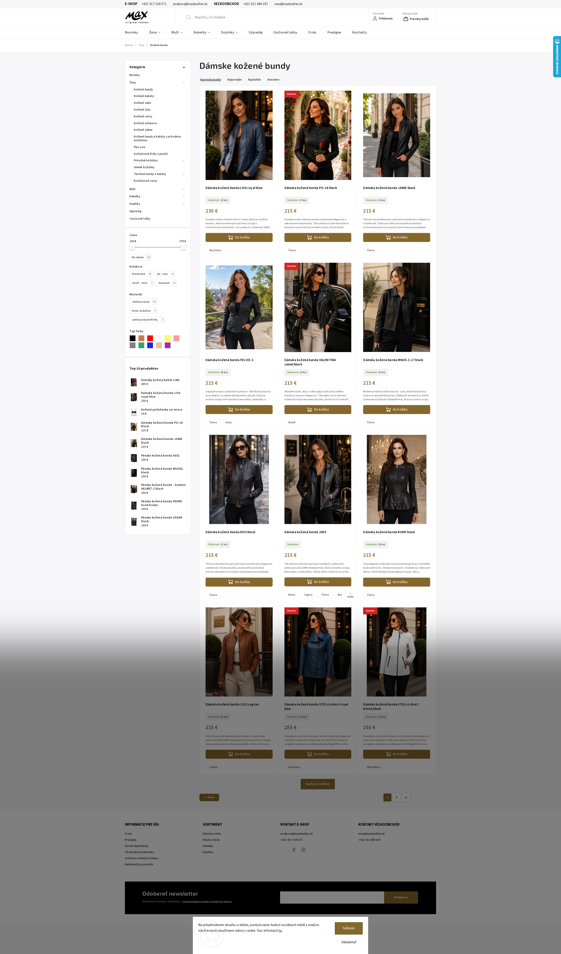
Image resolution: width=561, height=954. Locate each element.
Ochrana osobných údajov (142, 858)
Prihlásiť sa (401, 897)
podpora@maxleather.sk (296, 834)
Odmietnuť (348, 942)
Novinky (135, 75)
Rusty (229, 422)
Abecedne (273, 80)
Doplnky (135, 204)
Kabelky (135, 196)
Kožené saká (142, 103)
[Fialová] (169, 345)
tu (280, 930)
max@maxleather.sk (371, 834)
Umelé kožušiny (144, 167)
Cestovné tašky (140, 219)
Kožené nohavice (145, 123)
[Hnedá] (142, 338)
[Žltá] (169, 338)
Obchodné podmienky (139, 852)
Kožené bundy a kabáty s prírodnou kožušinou (157, 138)
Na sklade (141, 257)
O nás (128, 834)
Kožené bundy (143, 89)
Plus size (139, 147)
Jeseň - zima (142, 283)
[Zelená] (142, 345)
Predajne (131, 840)
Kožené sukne (143, 130)
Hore (211, 797)
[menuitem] (134, 32)
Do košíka (242, 237)
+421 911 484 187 (313, 849)
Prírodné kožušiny (146, 160)
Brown (291, 595)
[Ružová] (177, 338)
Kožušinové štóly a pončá (151, 154)
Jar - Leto (165, 274)
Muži (132, 189)
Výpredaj (135, 211)
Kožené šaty (142, 110)
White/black (373, 767)
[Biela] (160, 338)
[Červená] (151, 338)
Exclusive (167, 283)
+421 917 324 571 (291, 840)
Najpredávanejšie (210, 80)
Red (340, 595)
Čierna (292, 250)
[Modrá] (151, 345)
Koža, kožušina (144, 311)
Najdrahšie (254, 80)
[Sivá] (134, 345)
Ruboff (291, 422)
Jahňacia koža (144, 302)
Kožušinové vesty (146, 181)
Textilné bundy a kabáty (150, 174)
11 (405, 797)
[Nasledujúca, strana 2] (397, 797)
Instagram (303, 849)
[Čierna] (134, 338)
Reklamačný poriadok (139, 864)
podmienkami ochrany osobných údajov (207, 901)
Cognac (308, 595)
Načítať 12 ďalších (317, 784)
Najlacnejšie (234, 80)
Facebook (293, 849)
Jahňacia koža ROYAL (147, 320)
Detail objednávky (137, 846)
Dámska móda (212, 834)
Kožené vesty (143, 116)
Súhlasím (349, 928)
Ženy (133, 82)
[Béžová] (160, 345)
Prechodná (141, 274)
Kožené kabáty (144, 96)
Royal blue (215, 250)
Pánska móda (211, 840)
